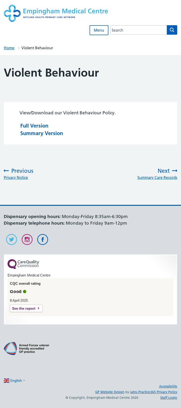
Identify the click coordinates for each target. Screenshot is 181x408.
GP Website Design (109, 392)
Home (9, 47)
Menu (99, 30)
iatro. (134, 392)
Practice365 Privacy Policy (157, 392)
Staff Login (168, 398)
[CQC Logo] (23, 268)
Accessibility (168, 386)
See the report (23, 308)
